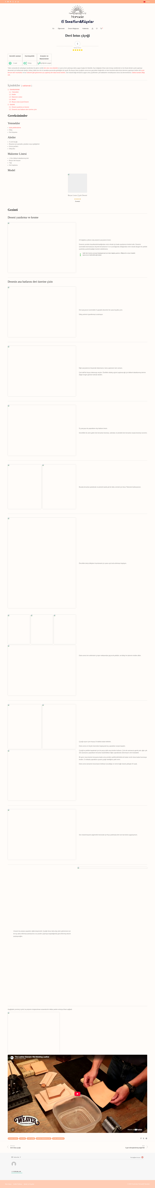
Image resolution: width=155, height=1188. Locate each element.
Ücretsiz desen (13, 1138)
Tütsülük (23, 1138)
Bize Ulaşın (8, 1184)
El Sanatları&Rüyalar (77, 21)
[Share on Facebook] (140, 1138)
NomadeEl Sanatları (144, 1184)
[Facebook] (5, 1)
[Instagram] (8, 1)
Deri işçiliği (31, 1138)
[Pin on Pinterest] (146, 1138)
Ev (53, 28)
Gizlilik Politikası (17, 1184)
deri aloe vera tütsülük (51, 68)
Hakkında (85, 28)
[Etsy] (13, 1)
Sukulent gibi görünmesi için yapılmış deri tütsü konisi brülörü (45, 72)
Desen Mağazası (73, 28)
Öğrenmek (61, 28)
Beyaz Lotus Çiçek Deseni (77, 195)
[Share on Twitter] (143, 1138)
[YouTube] (18, 1)
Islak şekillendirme (15, 127)
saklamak (27, 86)
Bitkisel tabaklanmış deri (44, 1138)
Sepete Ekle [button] (77, 201)
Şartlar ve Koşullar (29, 1184)
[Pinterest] (10, 1)
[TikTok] (15, 1)
